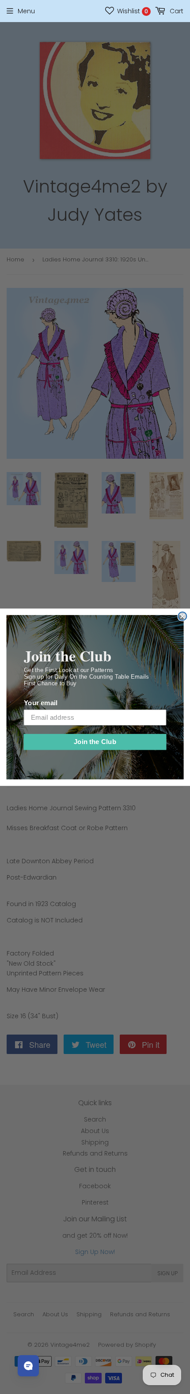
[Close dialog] (182, 616)
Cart (175, 11)
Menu (26, 11)
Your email (40, 702)
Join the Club (95, 741)
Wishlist (131, 11)
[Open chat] (28, 1365)
